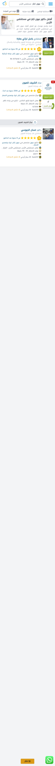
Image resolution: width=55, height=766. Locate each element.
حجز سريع (48, 53)
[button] (27, 4)
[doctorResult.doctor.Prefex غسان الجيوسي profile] (48, 134)
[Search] (28, 4)
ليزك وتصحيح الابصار (9, 95)
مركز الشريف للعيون (25, 122)
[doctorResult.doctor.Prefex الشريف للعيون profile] (48, 86)
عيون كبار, (15, 53)
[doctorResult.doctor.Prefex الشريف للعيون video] (53, 82)
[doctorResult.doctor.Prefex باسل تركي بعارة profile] (48, 42)
